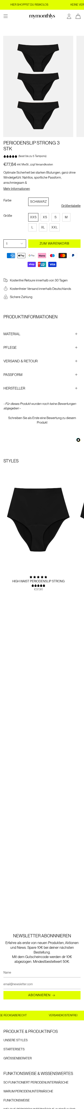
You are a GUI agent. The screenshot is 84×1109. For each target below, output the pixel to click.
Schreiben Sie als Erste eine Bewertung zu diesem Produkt (42, 420)
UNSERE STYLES (15, 1040)
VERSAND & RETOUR (20, 361)
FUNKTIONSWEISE (16, 1100)
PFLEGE (10, 347)
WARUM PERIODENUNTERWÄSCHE (28, 1091)
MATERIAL (11, 334)
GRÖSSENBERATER (17, 1058)
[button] (42, 420)
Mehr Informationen (16, 189)
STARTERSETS (14, 1049)
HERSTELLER (14, 388)
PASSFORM (12, 374)
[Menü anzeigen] (5, 16)
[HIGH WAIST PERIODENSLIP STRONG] (38, 519)
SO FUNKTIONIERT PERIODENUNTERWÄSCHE (35, 1082)
